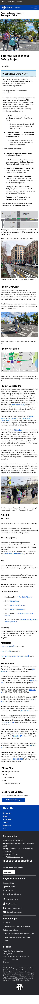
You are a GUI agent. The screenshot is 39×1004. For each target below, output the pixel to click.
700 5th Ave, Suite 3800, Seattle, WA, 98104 (18, 844)
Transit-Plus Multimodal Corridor (19, 614)
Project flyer (5, 651)
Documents (7, 825)
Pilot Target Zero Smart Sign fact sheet (14, 656)
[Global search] (32, 7)
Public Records (8, 890)
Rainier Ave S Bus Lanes (18, 605)
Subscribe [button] (8, 872)
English (17, 7)
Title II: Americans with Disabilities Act (16, 956)
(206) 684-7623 (13, 854)
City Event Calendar (13, 900)
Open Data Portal (9, 887)
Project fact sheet (7, 646)
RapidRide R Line (24, 597)
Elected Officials (8, 883)
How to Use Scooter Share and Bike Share (19, 934)
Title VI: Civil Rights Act (11, 959)
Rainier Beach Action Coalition (17, 417)
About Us (8, 808)
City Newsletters (11, 904)
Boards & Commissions (14, 912)
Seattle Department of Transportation (13, 14)
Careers (5, 816)
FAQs (4, 828)
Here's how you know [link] (8, 3)
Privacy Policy (7, 954)
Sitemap (6, 962)
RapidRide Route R (17, 405)
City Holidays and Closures (12, 894)
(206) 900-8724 (25, 711)
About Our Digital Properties (13, 951)
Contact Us (7, 813)
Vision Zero (18, 430)
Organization (7, 819)
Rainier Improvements (17, 609)
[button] (36, 2)
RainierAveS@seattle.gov (12, 783)
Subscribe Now (12, 800)
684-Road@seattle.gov (15, 857)
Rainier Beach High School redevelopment (21, 621)
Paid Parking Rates (11, 930)
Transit (7, 923)
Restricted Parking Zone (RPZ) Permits (18, 926)
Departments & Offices (14, 908)
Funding (5, 822)
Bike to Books (14, 601)
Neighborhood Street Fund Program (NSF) (17, 938)
